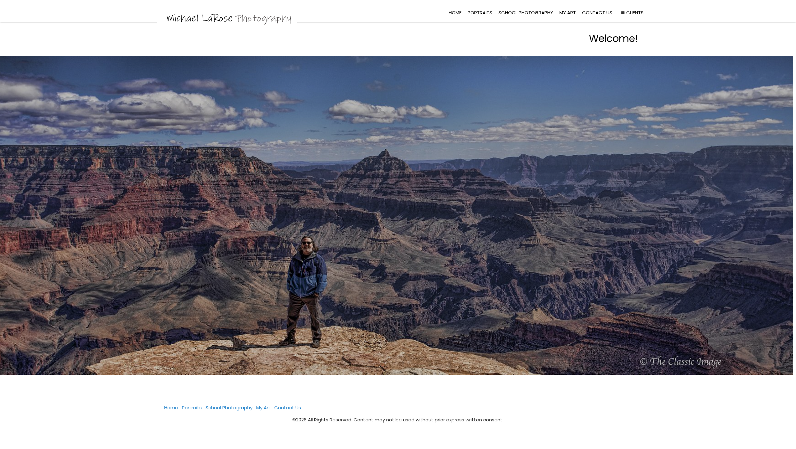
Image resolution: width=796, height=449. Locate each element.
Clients (635, 12)
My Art (567, 12)
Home (455, 12)
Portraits (480, 12)
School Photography (525, 12)
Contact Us (597, 12)
